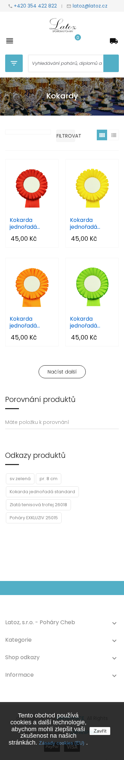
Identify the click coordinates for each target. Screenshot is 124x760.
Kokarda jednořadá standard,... (24, 223)
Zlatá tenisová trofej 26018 (38, 505)
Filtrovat (65, 135)
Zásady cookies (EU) (61, 743)
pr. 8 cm (49, 479)
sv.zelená (20, 479)
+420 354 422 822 (35, 5)
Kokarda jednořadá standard (42, 492)
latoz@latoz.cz (89, 5)
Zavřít (100, 731)
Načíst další (62, 371)
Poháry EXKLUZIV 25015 (34, 518)
